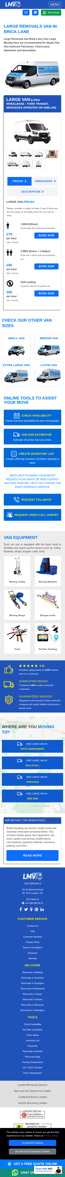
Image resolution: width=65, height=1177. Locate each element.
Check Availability (32, 1024)
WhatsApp (53, 12)
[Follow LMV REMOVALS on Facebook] (21, 910)
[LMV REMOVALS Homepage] (13, 4)
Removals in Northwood (32, 988)
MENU (54, 4)
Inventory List (32, 1040)
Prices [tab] (18, 181)
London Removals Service (32, 1085)
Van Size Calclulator (32, 1029)
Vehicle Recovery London (32, 1103)
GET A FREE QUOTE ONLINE (35, 1164)
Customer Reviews (32, 936)
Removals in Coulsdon (32, 977)
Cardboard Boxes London (32, 1097)
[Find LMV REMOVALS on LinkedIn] (42, 910)
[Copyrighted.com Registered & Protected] (32, 1114)
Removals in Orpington (32, 983)
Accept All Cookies (32, 1143)
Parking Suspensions (32, 1062)
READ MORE (32, 855)
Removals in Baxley (32, 999)
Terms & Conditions (32, 947)
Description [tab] (31, 191)
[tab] (12, 154)
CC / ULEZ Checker (32, 1067)
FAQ (32, 931)
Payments (33, 1046)
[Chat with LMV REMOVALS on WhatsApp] (16, 1172)
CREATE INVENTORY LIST (32, 458)
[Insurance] (32, 1127)
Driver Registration (32, 1073)
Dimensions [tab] (44, 181)
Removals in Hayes (32, 994)
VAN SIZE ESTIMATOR (32, 437)
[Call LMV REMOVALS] (35, 12)
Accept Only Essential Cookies (32, 1151)
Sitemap (32, 958)
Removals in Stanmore (32, 1005)
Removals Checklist (32, 1051)
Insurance (33, 953)
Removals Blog (32, 1056)
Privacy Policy (51, 1135)
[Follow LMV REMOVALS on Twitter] (26, 910)
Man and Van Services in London (32, 1091)
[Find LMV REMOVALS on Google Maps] (31, 910)
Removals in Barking (32, 972)
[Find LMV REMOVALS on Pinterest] (36, 910)
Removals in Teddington (32, 1010)
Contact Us (32, 926)
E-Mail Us (34, 899)
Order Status (32, 1035)
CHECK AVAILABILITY (32, 418)
